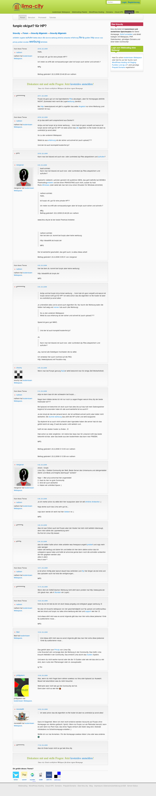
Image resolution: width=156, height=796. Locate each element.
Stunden (57, 592)
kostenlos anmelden (81, 84)
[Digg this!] (25, 780)
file (80, 37)
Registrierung (134, 2)
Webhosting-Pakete (79, 12)
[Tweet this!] (17, 780)
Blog (91, 785)
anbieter (16, 37)
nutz (101, 37)
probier (20, 42)
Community (129, 12)
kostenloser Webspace (61, 12)
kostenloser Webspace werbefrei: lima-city (37, 7)
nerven (97, 37)
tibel (18, 632)
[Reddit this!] (42, 780)
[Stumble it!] (33, 780)
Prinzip (57, 649)
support (88, 611)
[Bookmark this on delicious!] (58, 780)
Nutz (63, 371)
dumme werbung (51, 37)
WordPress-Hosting (96, 12)
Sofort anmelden (126, 34)
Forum (22, 17)
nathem (19, 52)
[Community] (17, 16)
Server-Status (132, 785)
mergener (20, 165)
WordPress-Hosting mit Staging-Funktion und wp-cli (124, 63)
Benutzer (31, 17)
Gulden (90, 654)
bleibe (35, 37)
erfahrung (74, 37)
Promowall (42, 17)
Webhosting (22, 785)
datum (40, 37)
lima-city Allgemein (39, 33)
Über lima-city (83, 785)
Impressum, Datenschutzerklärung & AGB (110, 785)
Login (124, 2)
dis (44, 37)
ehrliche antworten (64, 37)
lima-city (16, 33)
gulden (87, 37)
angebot (22, 37)
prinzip (15, 42)
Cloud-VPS (119, 12)
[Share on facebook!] (50, 780)
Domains (109, 12)
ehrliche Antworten (92, 501)
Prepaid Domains (118, 67)
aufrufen (29, 37)
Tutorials (52, 17)
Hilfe (137, 12)
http (92, 37)
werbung (34, 41)
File (70, 99)
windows (44, 42)
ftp (84, 37)
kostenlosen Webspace (22, 636)
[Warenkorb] (141, 10)
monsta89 (20, 709)
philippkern (20, 675)
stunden (26, 42)
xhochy (19, 367)
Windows (45, 185)
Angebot (82, 106)
